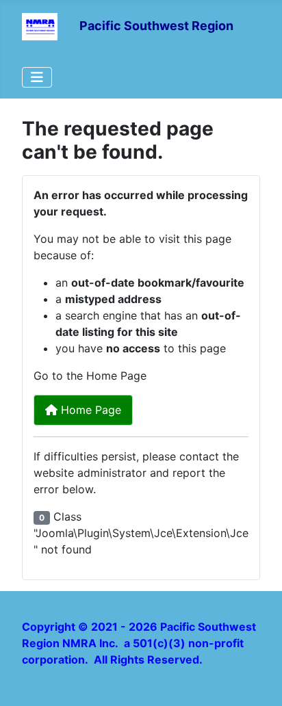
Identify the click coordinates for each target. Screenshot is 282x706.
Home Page (89, 410)
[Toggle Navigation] (37, 77)
